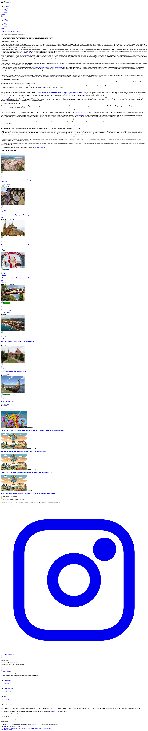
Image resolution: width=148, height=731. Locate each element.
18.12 (2, 281)
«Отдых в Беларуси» (39, 147)
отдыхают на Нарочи (31, 52)
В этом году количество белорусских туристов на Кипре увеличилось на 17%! (27, 472)
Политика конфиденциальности (9, 728)
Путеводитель (7, 680)
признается (61, 92)
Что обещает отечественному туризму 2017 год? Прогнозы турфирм (23, 451)
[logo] (11, 2)
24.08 (2, 344)
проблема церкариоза (80, 115)
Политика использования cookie (43, 728)
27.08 (5, 404)
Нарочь (11, 98)
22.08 (2, 184)
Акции (5, 10)
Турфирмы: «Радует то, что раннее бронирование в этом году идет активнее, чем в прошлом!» (32, 430)
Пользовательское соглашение (26, 728)
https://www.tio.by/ (55, 711)
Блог (5, 9)
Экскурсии (6, 6)
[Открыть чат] (1, 667)
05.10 (2, 217)
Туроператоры (7, 681)
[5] (74, 125)
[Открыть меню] (3, 2)
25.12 (2, 249)
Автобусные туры (8, 688)
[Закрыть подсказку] (1, 656)
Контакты (6, 699)
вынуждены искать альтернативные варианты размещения (50, 67)
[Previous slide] (2, 154)
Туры (5, 5)
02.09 (8, 404)
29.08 (8, 312)
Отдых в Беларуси (8, 691)
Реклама (6, 706)
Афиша (5, 12)
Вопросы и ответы (8, 704)
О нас (5, 696)
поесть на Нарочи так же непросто (25, 81)
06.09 (5, 184)
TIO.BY (4, 727)
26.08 (5, 312)
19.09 (8, 184)
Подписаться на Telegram (9, 505)
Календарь (6, 7)
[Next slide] (4, 154)
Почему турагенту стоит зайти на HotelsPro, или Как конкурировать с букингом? (28, 493)
